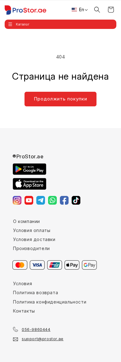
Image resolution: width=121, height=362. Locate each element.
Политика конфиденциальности (49, 301)
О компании (26, 221)
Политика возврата (35, 292)
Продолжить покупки (60, 99)
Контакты (24, 310)
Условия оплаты (31, 230)
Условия (22, 283)
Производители (31, 248)
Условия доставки (34, 239)
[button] (60, 24)
